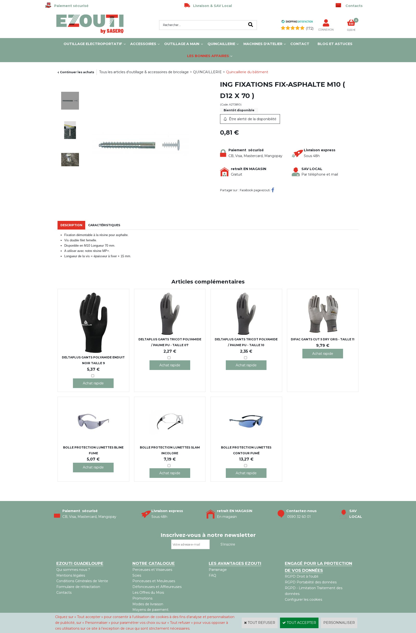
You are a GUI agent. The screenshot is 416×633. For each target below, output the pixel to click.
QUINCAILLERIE (221, 44)
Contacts (64, 592)
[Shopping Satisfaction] (297, 22)
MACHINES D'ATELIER (262, 44)
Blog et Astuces (335, 44)
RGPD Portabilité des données (311, 582)
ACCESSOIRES (143, 44)
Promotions (142, 598)
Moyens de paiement (150, 609)
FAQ (212, 575)
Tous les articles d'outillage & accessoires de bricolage (144, 72)
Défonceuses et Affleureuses (157, 587)
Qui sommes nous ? (73, 569)
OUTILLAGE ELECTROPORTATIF (93, 44)
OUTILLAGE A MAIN (181, 44)
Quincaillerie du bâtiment (247, 72)
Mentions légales (70, 575)
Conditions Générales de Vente (82, 581)
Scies (136, 575)
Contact (299, 44)
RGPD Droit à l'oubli (301, 576)
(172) (309, 28)
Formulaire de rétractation (78, 587)
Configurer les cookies (303, 599)
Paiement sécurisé (70, 6)
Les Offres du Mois (148, 592)
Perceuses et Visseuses (152, 569)
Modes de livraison (147, 604)
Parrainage (218, 569)
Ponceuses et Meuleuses (153, 581)
